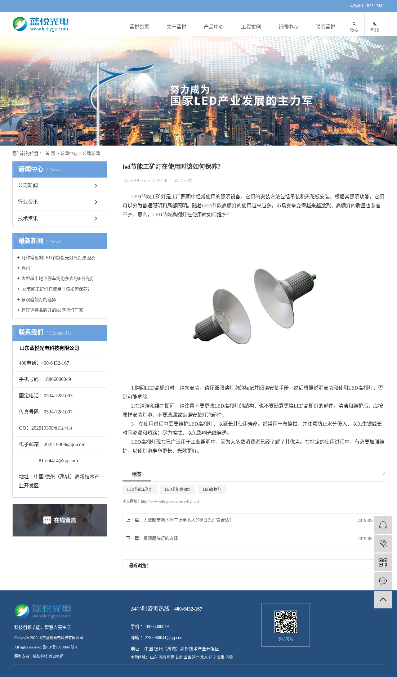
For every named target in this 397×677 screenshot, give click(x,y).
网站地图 (357, 6)
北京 (204, 657)
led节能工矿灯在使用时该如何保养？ (56, 289)
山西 (188, 657)
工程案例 (251, 26)
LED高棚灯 (212, 489)
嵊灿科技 (40, 656)
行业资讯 (28, 202)
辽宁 (213, 657)
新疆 (171, 657)
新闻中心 (288, 26)
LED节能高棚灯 (178, 489)
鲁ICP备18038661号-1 (60, 647)
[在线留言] (383, 581)
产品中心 (214, 26)
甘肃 (179, 657)
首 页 (50, 153)
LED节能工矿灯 (140, 489)
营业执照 (56, 656)
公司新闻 (91, 153)
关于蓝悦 (176, 26)
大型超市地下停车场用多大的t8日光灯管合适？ (61, 278)
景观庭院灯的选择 (38, 299)
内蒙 (229, 657)
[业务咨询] (383, 525)
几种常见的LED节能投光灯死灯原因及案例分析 (61, 257)
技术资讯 (28, 218)
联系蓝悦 (325, 26)
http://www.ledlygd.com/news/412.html (170, 501)
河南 (162, 657)
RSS (370, 6)
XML (380, 6)
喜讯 (25, 268)
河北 (196, 657)
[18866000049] (383, 544)
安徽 (221, 657)
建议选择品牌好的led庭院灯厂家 (52, 310)
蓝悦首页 (139, 26)
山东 (154, 657)
